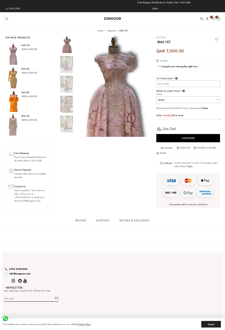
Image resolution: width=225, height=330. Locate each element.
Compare (167, 148)
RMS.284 (25, 116)
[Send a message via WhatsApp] (5, 318)
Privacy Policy (84, 324)
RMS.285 (25, 92)
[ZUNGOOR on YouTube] (25, 281)
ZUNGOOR (112, 18)
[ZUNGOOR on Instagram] (13, 281)
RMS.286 (25, 68)
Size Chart (169, 128)
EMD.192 (25, 45)
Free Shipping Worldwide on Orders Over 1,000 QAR (164, 2)
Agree (211, 324)
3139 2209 (14, 8)
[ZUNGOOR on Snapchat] (20, 281)
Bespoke (161, 37)
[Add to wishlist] (216, 39)
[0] (213, 19)
